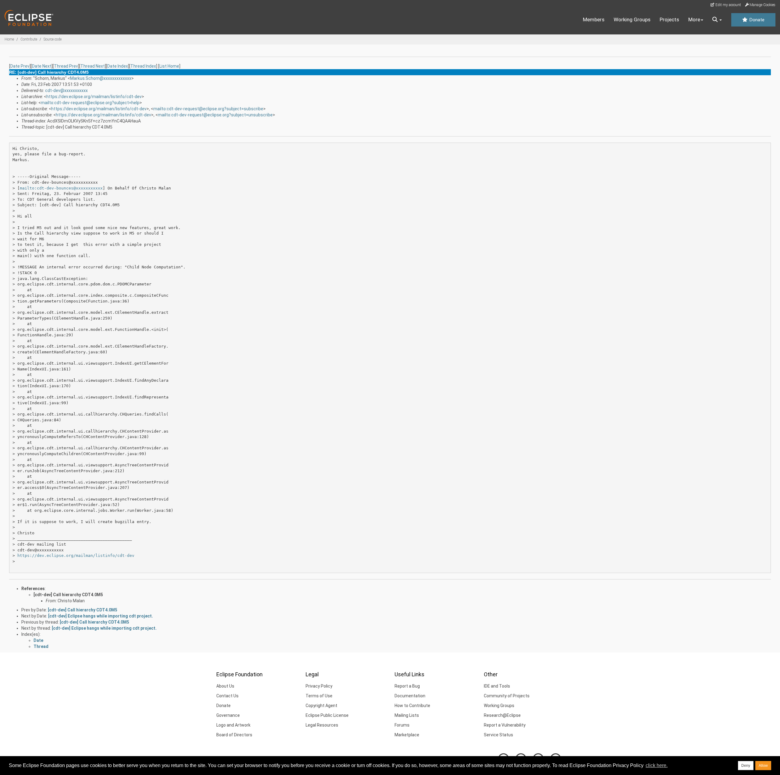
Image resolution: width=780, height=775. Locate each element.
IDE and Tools (497, 686)
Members (593, 19)
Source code (53, 39)
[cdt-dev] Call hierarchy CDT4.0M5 (68, 594)
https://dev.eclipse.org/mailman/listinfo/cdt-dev (94, 96)
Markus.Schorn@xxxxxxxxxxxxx (100, 78)
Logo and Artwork (233, 725)
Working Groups (632, 19)
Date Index (117, 66)
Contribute (28, 39)
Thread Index (143, 66)
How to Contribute (412, 705)
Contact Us (227, 695)
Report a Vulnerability (505, 725)
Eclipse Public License (327, 715)
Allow (763, 765)
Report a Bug (407, 686)
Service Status (498, 734)
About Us (225, 686)
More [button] (694, 19)
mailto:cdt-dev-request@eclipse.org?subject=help (90, 102)
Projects (669, 19)
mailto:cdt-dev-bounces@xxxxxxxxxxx (61, 188)
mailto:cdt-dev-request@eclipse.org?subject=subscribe (208, 108)
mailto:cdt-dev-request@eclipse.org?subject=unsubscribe (215, 114)
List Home (169, 66)
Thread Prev (66, 66)
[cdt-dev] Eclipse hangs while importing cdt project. (100, 616)
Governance (228, 715)
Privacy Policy (319, 686)
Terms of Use (319, 695)
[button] (717, 19)
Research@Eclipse (502, 715)
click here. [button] (657, 765)
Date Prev (20, 66)
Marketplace (407, 734)
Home (9, 39)
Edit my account (727, 5)
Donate (756, 20)
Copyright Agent (321, 705)
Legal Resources (322, 725)
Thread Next (92, 66)
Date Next (41, 66)
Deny (745, 765)
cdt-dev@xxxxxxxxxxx (66, 90)
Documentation (410, 695)
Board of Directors (234, 734)
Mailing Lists (407, 715)
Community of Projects (507, 695)
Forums (402, 725)
